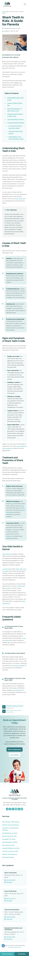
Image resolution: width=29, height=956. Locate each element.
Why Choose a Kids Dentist (10, 822)
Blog (7, 11)
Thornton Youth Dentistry (11, 909)
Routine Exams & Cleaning (10, 825)
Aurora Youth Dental (10, 891)
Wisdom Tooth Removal (9, 854)
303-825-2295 (10, 880)
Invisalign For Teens (8, 839)
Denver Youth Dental (10, 872)
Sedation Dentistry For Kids (10, 848)
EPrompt (11, 947)
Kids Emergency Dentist (9, 842)
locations (8, 588)
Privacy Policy (17, 947)
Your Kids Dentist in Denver (15, 119)
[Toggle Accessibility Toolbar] (3, 945)
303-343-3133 (10, 898)
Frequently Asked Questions (15, 122)
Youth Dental (6, 569)
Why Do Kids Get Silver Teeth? (13, 710)
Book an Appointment (14, 749)
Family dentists (6, 554)
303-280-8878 (10, 917)
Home (3, 11)
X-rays (24, 638)
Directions (9, 882)
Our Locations (14, 755)
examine (7, 640)
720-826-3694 (10, 937)
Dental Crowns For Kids (9, 836)
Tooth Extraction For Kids (10, 851)
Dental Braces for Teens (9, 833)
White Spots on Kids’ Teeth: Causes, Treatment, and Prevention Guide (15, 706)
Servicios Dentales (8, 857)
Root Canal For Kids (8, 845)
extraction (9, 536)
